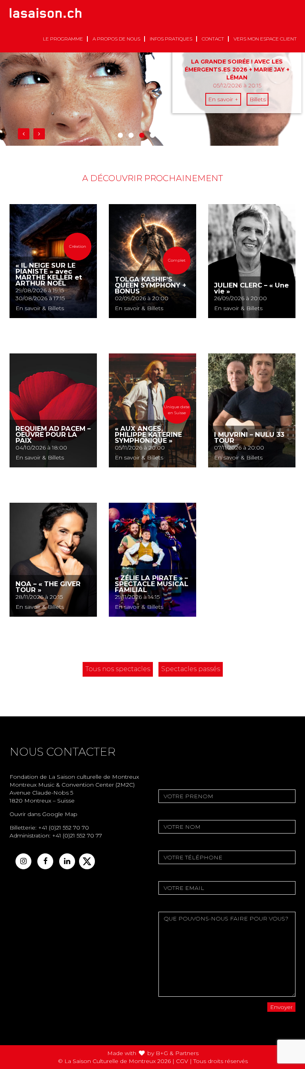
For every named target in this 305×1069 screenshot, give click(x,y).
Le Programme (63, 39)
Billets (257, 99)
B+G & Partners (177, 1053)
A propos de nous (116, 39)
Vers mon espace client (265, 39)
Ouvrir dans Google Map (43, 814)
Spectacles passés (190, 669)
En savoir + (223, 99)
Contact (213, 39)
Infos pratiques (171, 39)
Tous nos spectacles (117, 669)
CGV (182, 1061)
